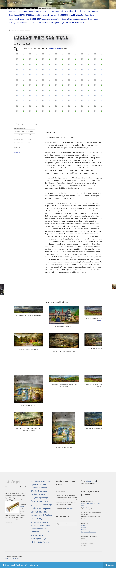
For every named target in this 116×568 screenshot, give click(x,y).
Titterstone (20, 22)
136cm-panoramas (20, 11)
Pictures (17, 8)
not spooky (36, 18)
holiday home (90, 481)
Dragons (95, 11)
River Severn (62, 19)
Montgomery (13, 19)
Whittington (61, 23)
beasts (57, 11)
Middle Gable (89, 15)
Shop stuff (32, 8)
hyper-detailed (55, 48)
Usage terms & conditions (88, 532)
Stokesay (12, 23)
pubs (44, 19)
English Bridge (14, 15)
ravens (48, 19)
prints (22, 506)
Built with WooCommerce (12, 558)
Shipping (84, 530)
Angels (31, 11)
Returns (83, 527)
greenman (45, 15)
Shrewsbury (73, 19)
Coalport (88, 11)
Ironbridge (52, 15)
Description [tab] (17, 147)
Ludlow (81, 15)
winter (69, 22)
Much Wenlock (24, 19)
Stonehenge (69, 508)
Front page (5, 8)
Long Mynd (73, 15)
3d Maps (10, 11)
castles (80, 11)
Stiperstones (93, 19)
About (24, 8)
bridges (63, 11)
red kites (54, 19)
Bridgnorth (71, 11)
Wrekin (81, 22)
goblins (39, 15)
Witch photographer (11, 2)
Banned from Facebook (42, 11)
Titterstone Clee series (32, 23)
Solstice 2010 (83, 19)
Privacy (83, 525)
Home (12, 30)
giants (34, 15)
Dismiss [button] (111, 565)
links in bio (86, 508)
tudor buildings (50, 22)
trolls (41, 23)
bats (53, 11)
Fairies (22, 14)
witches (75, 22)
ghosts (29, 14)
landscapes (63, 14)
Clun (84, 11)
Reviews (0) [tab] (17, 152)
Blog (11, 8)
